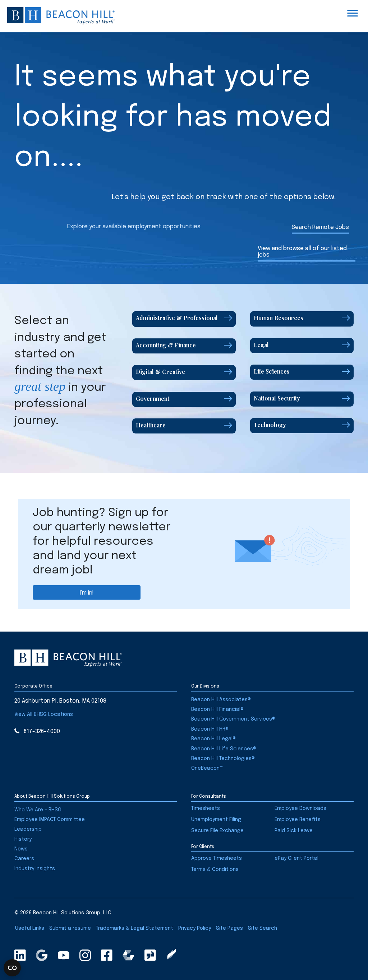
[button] (184, 319)
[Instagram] (85, 955)
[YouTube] (63, 955)
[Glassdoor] (150, 955)
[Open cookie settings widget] (12, 967)
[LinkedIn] (20, 955)
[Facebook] (106, 955)
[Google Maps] (41, 955)
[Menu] (352, 13)
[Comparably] (128, 955)
